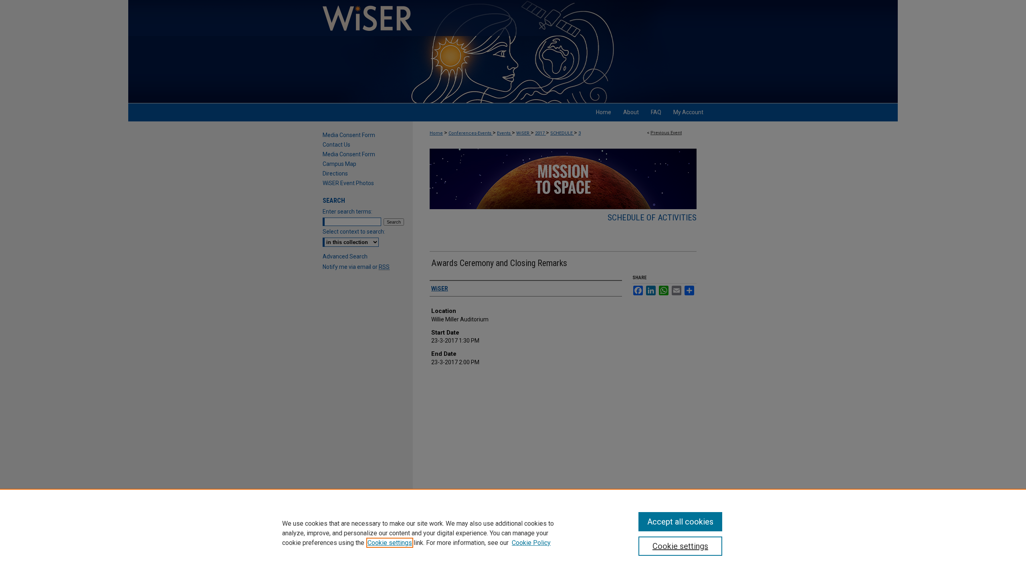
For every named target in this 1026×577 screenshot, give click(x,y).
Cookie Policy (531, 543)
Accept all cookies (680, 522)
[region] (513, 533)
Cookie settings (390, 543)
